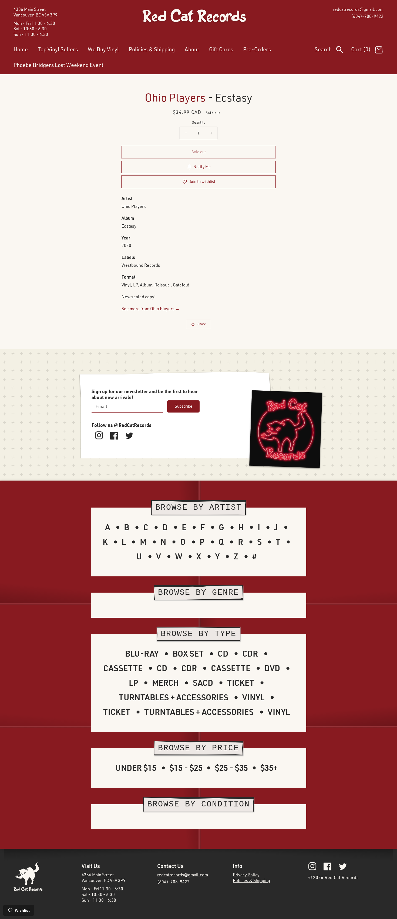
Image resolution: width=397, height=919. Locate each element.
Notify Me (202, 166)
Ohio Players (175, 97)
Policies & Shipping (251, 880)
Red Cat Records (342, 877)
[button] (333, 50)
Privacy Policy (246, 874)
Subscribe (183, 406)
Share (201, 324)
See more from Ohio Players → (151, 308)
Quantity (198, 122)
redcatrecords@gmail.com (358, 9)
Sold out (198, 151)
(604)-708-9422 (367, 16)
